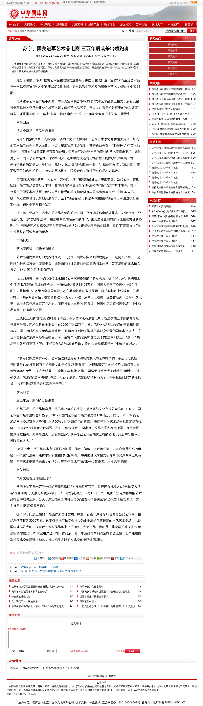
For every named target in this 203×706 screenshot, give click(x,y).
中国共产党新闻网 (29, 667)
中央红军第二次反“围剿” (164, 241)
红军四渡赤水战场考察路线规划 (168, 246)
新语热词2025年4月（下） (166, 172)
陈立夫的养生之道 (21, 596)
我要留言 (111, 676)
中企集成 (13, 667)
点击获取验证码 (79, 651)
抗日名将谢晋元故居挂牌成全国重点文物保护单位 (50, 571)
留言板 (189, 24)
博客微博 (172, 50)
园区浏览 (125, 24)
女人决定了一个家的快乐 (24, 601)
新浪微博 (69, 558)
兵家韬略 (77, 24)
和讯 (117, 558)
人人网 (81, 558)
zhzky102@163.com (25, 694)
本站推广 (173, 24)
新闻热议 (172, 56)
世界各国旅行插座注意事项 (94, 596)
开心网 (93, 558)
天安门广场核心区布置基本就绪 (168, 124)
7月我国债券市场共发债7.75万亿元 (170, 133)
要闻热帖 (44, 30)
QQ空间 (55, 558)
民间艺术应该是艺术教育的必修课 (29, 591)
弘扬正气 (172, 74)
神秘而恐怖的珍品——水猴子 (167, 251)
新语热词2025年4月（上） (166, 177)
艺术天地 (141, 24)
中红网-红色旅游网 (51, 667)
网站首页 (14, 24)
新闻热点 (29, 24)
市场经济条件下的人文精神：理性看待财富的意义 (37, 606)
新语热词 (172, 68)
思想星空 (61, 24)
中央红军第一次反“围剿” (164, 236)
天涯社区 (128, 558)
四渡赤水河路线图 (161, 206)
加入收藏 (174, 2)
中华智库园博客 (96, 676)
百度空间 (105, 558)
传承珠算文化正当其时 (91, 586)
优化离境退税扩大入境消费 (166, 109)
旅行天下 (157, 24)
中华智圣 (46, 24)
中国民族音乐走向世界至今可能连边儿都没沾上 (105, 591)
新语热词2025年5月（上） (166, 167)
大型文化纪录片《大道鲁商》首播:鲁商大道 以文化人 (108, 606)
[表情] (23, 628)
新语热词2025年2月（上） (166, 182)
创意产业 (93, 24)
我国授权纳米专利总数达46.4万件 (169, 119)
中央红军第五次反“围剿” (164, 221)
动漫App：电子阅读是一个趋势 (39, 567)
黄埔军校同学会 (70, 667)
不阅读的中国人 (88, 601)
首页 (22, 30)
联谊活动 (109, 24)
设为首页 (185, 2)
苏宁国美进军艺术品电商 (30, 552)
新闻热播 (172, 62)
